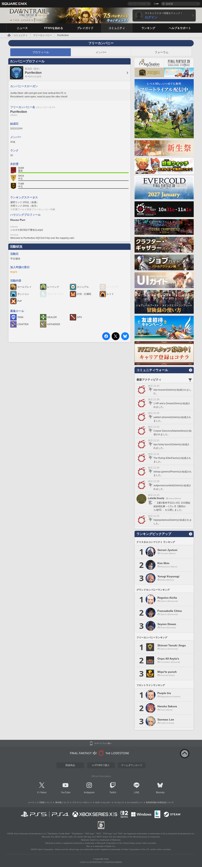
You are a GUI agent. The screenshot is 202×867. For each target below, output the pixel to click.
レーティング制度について (40, 802)
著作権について (62, 802)
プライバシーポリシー (82, 802)
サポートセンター (103, 802)
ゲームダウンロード (131, 765)
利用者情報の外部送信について (160, 802)
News (43, 792)
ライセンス (119, 802)
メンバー (101, 52)
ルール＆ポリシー (135, 802)
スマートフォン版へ (103, 743)
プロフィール (40, 52)
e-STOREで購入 (101, 765)
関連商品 (70, 765)
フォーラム (161, 52)
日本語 (169, 3)
